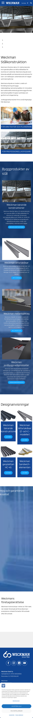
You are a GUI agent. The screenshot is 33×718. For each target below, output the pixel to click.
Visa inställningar (16, 711)
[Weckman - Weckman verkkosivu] (12, 3)
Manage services (16, 700)
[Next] (6, 34)
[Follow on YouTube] (24, 663)
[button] (25, 3)
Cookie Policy (12, 715)
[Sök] (31, 3)
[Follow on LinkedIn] (19, 663)
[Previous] (1, 34)
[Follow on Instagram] (13, 663)
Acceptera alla (16, 706)
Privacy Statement (19, 715)
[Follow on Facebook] (8, 663)
